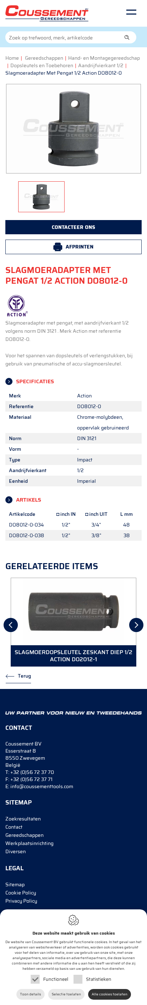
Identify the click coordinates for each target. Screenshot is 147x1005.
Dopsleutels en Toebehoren (41, 65)
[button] (127, 37)
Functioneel (55, 979)
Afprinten (79, 247)
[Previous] (11, 625)
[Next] (136, 625)
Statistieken (98, 979)
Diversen (15, 851)
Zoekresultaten (23, 819)
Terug (24, 676)
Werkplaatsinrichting (29, 843)
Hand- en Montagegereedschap (104, 58)
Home (12, 58)
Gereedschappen (44, 58)
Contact (13, 827)
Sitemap (15, 884)
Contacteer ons (73, 227)
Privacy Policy (21, 901)
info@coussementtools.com (41, 786)
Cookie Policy (20, 893)
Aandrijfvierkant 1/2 (100, 65)
